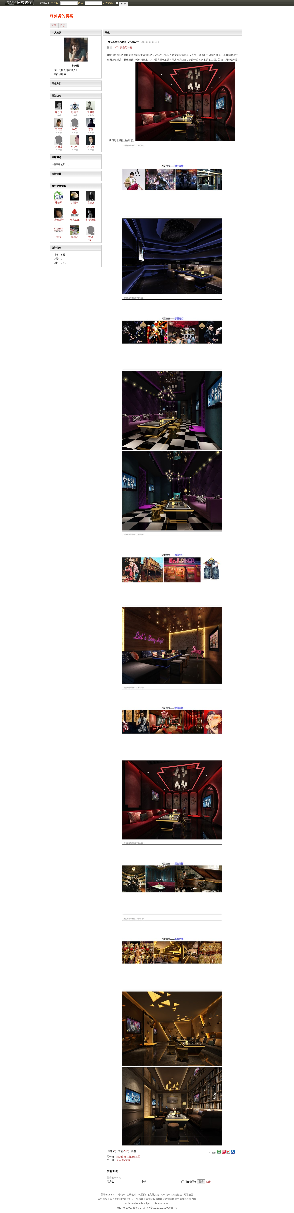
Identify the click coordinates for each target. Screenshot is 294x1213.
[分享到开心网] (224, 1152)
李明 (90, 129)
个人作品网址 (123, 1160)
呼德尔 (74, 112)
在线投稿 (131, 1194)
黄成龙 (58, 146)
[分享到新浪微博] (228, 1152)
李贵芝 (74, 236)
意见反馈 (154, 1194)
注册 (208, 1181)
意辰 (58, 236)
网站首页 (45, 3)
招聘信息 (165, 1194)
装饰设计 (59, 219)
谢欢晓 (58, 112)
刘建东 (74, 202)
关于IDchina (107, 1194)
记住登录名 (191, 1181)
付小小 (74, 146)
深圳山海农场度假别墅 (128, 1156)
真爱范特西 (126, 47)
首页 (53, 25)
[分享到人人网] (233, 1152)
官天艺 (58, 129)
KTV (117, 47)
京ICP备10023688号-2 (129, 1207)
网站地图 (188, 1194)
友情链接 (177, 1194)
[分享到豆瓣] (218, 1152)
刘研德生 (91, 219)
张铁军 (58, 202)
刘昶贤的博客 (62, 16)
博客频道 (19, 3)
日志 (62, 25)
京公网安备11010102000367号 (160, 1207)
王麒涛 (90, 112)
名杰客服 (75, 219)
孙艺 (74, 129)
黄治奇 (90, 146)
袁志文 (90, 202)
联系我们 (143, 1194)
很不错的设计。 (61, 164)
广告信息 (120, 1194)
